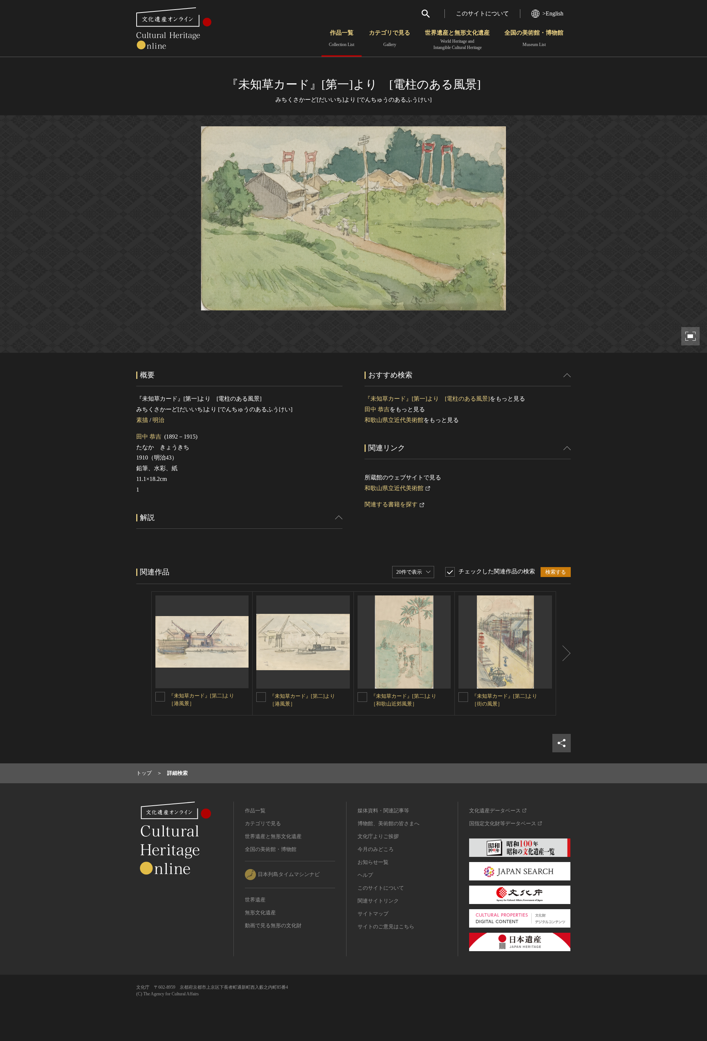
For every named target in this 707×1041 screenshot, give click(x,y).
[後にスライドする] (563, 653)
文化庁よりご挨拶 (378, 836)
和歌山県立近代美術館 (394, 420)
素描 (142, 420)
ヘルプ (365, 875)
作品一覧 (341, 38)
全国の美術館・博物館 (533, 38)
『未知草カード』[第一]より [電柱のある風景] (427, 398)
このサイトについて (482, 13)
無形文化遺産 (260, 912)
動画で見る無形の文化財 (273, 925)
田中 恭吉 (148, 436)
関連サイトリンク (378, 901)
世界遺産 (255, 900)
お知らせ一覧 (373, 862)
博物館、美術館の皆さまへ (388, 823)
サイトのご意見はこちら (386, 926)
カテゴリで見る (389, 38)
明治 (158, 420)
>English (552, 13)
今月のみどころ (376, 849)
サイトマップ (373, 914)
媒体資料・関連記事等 (383, 810)
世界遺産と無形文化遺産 (457, 39)
